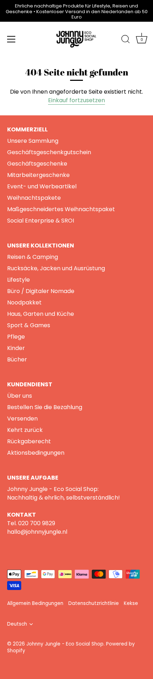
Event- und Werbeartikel (41, 186)
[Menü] (11, 39)
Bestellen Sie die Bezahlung (44, 407)
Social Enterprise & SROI (40, 220)
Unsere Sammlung (32, 141)
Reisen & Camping (32, 257)
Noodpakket (24, 302)
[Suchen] (125, 40)
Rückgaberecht (29, 441)
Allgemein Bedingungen (35, 603)
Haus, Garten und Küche (40, 314)
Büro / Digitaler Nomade (40, 291)
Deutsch (17, 624)
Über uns (19, 396)
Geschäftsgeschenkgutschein (49, 152)
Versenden (22, 418)
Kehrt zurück (25, 430)
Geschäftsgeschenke (37, 164)
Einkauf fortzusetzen (76, 100)
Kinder (16, 348)
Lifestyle (18, 280)
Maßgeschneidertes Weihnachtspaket (61, 209)
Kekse (131, 603)
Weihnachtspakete (34, 198)
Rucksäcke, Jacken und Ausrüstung (56, 268)
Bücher (17, 359)
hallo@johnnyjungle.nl (37, 532)
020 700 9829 (36, 523)
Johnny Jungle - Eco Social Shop (65, 644)
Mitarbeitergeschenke (38, 175)
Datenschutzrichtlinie (93, 603)
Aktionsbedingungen (35, 453)
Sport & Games (28, 325)
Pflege (16, 337)
